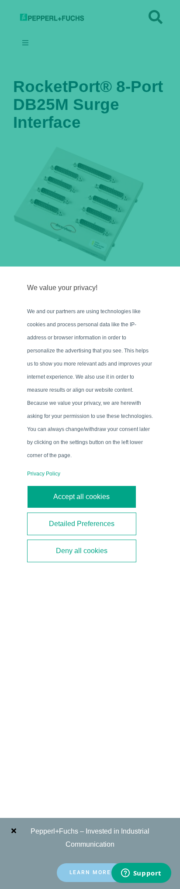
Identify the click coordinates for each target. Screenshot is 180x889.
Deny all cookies (81, 550)
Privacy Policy (43, 474)
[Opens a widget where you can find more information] (141, 874)
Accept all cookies (81, 496)
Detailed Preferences (81, 523)
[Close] (14, 830)
